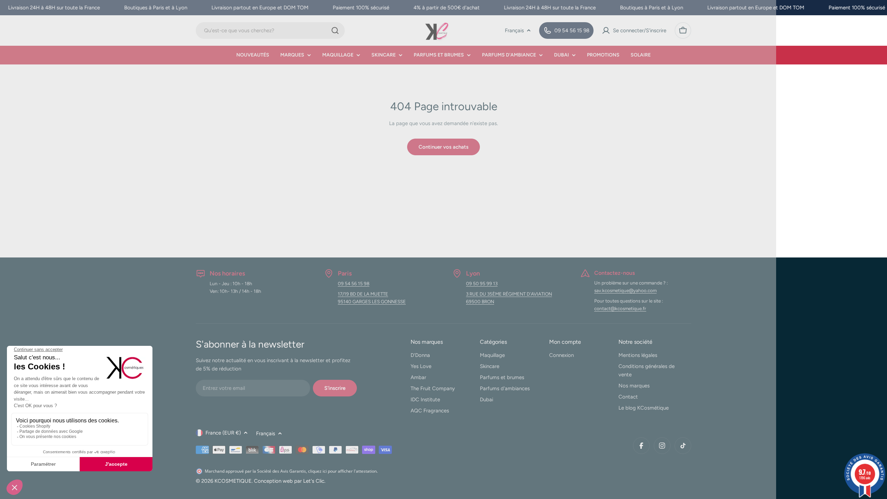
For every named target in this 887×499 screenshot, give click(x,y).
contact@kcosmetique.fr (620, 308)
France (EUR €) (223, 433)
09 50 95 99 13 (482, 283)
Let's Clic (313, 481)
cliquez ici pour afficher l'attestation (342, 471)
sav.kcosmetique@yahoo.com (625, 290)
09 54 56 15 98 (353, 283)
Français (514, 30)
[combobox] (270, 30)
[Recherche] (335, 30)
